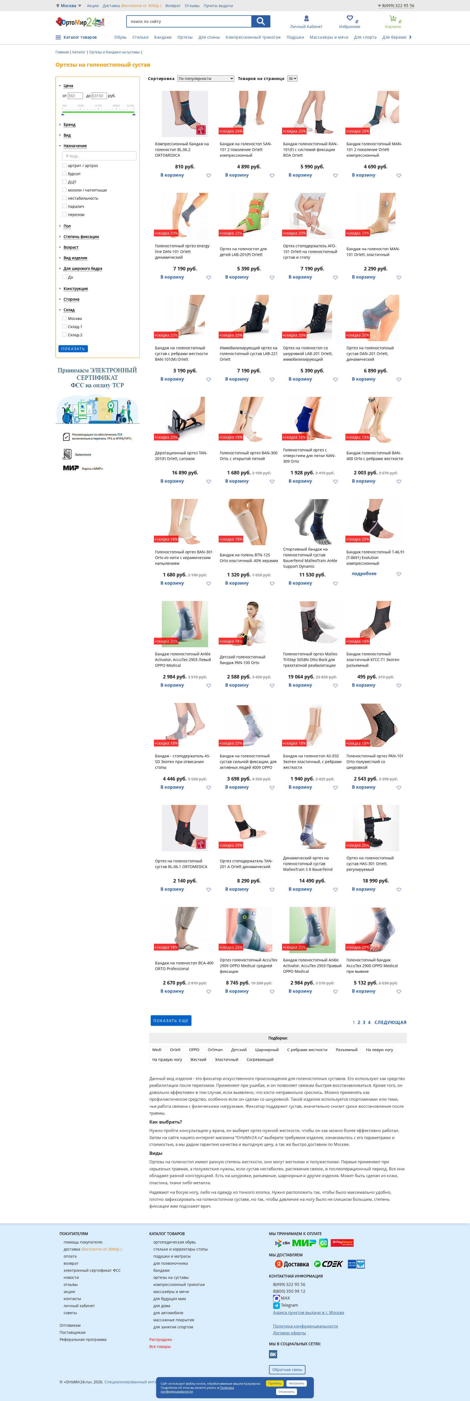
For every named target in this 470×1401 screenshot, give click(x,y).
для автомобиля (168, 1312)
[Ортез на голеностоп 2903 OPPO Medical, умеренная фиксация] (185, 624)
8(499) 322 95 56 (398, 5)
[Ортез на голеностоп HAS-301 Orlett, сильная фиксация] (375, 828)
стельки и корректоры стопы (180, 1249)
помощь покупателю (83, 1242)
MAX (285, 1298)
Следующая (391, 1022)
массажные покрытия (173, 1319)
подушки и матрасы (172, 1256)
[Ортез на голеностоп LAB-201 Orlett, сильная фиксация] (312, 318)
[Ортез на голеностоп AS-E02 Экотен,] (312, 726)
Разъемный (347, 1049)
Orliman (215, 1049)
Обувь (121, 37)
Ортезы (185, 37)
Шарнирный (267, 1049)
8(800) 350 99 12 (289, 1291)
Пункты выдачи (218, 5)
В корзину (172, 175)
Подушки (295, 37)
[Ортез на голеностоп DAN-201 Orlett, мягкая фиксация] (375, 318)
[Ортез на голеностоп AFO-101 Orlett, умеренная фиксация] (312, 216)
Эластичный (226, 1059)
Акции (93, 5)
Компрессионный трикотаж (253, 37)
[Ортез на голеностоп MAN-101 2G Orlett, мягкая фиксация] (375, 114)
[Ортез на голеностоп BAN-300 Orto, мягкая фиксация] (249, 420)
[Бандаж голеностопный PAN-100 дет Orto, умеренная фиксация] (249, 624)
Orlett (175, 1049)
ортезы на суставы (171, 1277)
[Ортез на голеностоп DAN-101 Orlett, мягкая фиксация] (185, 216)
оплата (70, 1256)
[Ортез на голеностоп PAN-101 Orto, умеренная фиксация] (375, 726)
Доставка (132, 5)
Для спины (209, 37)
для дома (161, 1305)
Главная (62, 52)
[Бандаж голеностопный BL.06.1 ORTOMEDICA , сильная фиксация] (185, 828)
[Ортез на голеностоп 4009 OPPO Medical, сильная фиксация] (249, 726)
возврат (71, 1263)
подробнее (364, 573)
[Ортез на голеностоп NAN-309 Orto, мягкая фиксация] (312, 420)
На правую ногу (167, 1059)
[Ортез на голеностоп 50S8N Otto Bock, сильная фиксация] (312, 624)
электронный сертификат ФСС (92, 1270)
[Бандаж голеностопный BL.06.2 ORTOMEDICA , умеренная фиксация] (185, 114)
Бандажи (163, 37)
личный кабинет (79, 1305)
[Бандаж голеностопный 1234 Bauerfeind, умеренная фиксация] (312, 828)
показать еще (171, 1020)
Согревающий (260, 1059)
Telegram (289, 1305)
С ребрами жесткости (307, 1049)
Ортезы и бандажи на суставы (115, 52)
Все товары (160, 1346)
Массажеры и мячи (329, 37)
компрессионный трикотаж (179, 1284)
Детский (239, 1049)
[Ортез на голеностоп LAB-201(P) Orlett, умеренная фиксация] (249, 216)
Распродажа (160, 1339)
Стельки (140, 37)
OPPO (194, 1049)
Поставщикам (72, 1332)
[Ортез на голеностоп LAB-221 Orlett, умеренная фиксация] (249, 318)
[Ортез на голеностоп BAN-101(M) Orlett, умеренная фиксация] (185, 318)
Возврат (173, 5)
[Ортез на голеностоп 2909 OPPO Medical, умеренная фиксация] (249, 930)
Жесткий (198, 1059)
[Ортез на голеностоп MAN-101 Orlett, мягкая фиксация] (375, 216)
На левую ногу (379, 1049)
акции (69, 1291)
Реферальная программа (83, 1339)
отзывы (71, 1284)
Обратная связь (287, 1369)
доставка (93, 1249)
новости (71, 1277)
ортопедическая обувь (174, 1242)
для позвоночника (170, 1263)
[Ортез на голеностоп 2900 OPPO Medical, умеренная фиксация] (375, 930)
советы (70, 1312)
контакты (72, 1298)
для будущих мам (169, 1298)
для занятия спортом (173, 1326)
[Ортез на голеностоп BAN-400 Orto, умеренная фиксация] (375, 420)
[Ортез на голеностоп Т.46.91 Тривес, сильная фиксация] (375, 522)
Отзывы (192, 5)
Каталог (79, 52)
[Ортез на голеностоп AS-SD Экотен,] (185, 726)
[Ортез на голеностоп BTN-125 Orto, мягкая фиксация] (249, 522)
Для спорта (365, 37)
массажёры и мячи (171, 1291)
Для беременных (399, 37)
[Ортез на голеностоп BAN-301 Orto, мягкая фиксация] (185, 522)
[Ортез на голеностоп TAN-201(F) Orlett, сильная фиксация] (185, 420)
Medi (157, 1049)
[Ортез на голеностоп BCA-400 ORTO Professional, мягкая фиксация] (185, 930)
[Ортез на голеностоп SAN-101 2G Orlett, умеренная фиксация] (249, 114)
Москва (68, 6)
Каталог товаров (80, 37)
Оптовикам (70, 1325)
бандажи (161, 1270)
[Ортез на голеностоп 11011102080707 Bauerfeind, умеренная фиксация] (312, 522)
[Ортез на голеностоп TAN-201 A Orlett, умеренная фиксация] (249, 828)
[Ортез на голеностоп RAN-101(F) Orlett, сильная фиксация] (312, 114)
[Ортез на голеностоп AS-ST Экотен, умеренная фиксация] (375, 624)
